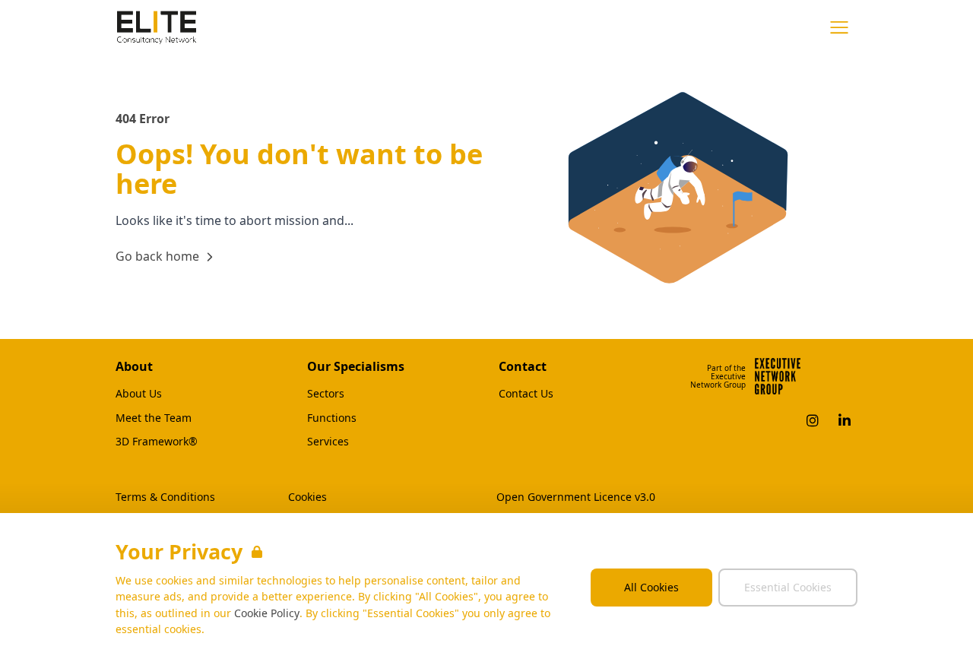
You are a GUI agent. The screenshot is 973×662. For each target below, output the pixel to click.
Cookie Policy (267, 613)
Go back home (157, 256)
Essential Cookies (788, 587)
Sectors (325, 394)
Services (328, 441)
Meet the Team (154, 418)
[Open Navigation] (839, 27)
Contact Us (526, 394)
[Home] (157, 27)
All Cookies (651, 587)
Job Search (707, 26)
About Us (139, 394)
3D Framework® (157, 441)
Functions (332, 418)
